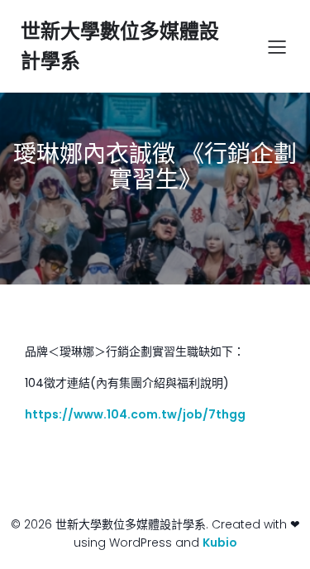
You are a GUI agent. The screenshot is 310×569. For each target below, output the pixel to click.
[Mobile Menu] (277, 46)
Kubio (220, 542)
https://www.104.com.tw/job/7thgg (135, 414)
